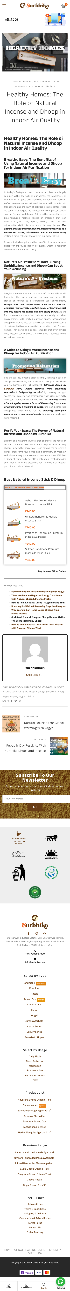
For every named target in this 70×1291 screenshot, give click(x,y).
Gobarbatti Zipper (34, 1037)
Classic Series (34, 1027)
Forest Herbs (35, 1223)
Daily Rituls (35, 1057)
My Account (26, 1287)
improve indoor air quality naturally (44, 687)
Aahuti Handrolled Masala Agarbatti (34, 1153)
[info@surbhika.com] (35, 959)
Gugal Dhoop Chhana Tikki (34, 1169)
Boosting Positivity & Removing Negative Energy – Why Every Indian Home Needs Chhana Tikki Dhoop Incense (38, 610)
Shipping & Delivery (35, 1214)
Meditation (35, 1066)
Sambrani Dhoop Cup (34, 1122)
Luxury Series (34, 1032)
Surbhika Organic (22, 81)
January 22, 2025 (45, 86)
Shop (9, 1287)
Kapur (34, 1010)
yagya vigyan (9, 697)
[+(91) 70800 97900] (35, 951)
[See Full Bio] (42, 675)
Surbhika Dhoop (54, 692)
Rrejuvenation (35, 1071)
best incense (16, 687)
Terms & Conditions (35, 1209)
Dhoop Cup (30, 999)
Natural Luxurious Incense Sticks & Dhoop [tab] (24, 487)
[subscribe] (35, 807)
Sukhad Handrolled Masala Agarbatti (34, 1163)
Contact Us (35, 1228)
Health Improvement (35, 1075)
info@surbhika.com (35, 962)
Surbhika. (34, 1263)
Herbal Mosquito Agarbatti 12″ (34, 1133)
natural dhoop (37, 692)
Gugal (34, 1016)
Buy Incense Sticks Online (52, 571)
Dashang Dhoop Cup (34, 1116)
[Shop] (8, 1285)
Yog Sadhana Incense (34, 1127)
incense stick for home (15, 692)
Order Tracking (35, 1232)
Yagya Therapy (43, 81)
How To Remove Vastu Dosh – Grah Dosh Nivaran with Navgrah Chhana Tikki (37, 626)
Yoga (35, 1080)
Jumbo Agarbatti (34, 1021)
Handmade (29, 983)
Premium (34, 988)
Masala (34, 994)
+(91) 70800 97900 (35, 954)
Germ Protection (35, 1061)
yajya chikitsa (26, 697)
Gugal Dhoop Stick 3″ (34, 1185)
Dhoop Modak (30, 1105)
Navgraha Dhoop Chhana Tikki (34, 1100)
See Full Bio (33, 675)
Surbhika (9, 389)
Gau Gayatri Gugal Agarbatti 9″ (34, 1111)
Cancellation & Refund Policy (35, 1218)
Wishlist (61, 1288)
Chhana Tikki (34, 1005)
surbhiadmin (22, 86)
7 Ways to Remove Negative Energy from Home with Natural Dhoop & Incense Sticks (36, 597)
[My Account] (26, 1285)
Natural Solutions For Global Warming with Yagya (37, 592)
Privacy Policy (35, 1204)
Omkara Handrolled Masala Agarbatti (34, 1158)
